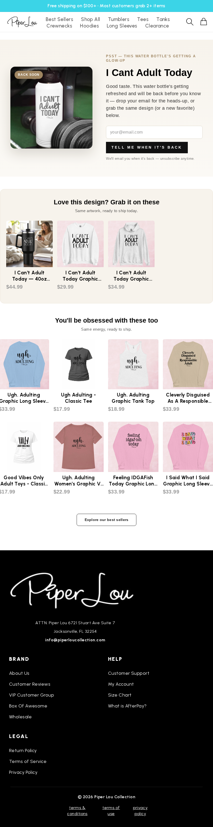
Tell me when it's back (146, 147)
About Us (19, 673)
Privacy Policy (23, 772)
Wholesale (20, 717)
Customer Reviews (29, 684)
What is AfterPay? (127, 706)
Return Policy (23, 750)
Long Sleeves (122, 26)
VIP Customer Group (31, 695)
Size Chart (120, 695)
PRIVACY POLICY (140, 810)
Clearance (157, 26)
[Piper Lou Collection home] (75, 590)
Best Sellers (59, 19)
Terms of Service (27, 761)
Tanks (163, 19)
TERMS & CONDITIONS (77, 810)
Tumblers (119, 19)
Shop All (90, 19)
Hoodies (89, 26)
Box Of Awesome (28, 706)
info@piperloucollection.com (75, 639)
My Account (121, 684)
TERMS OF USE (111, 810)
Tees (143, 19)
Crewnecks (59, 26)
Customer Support (128, 673)
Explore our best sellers (107, 520)
